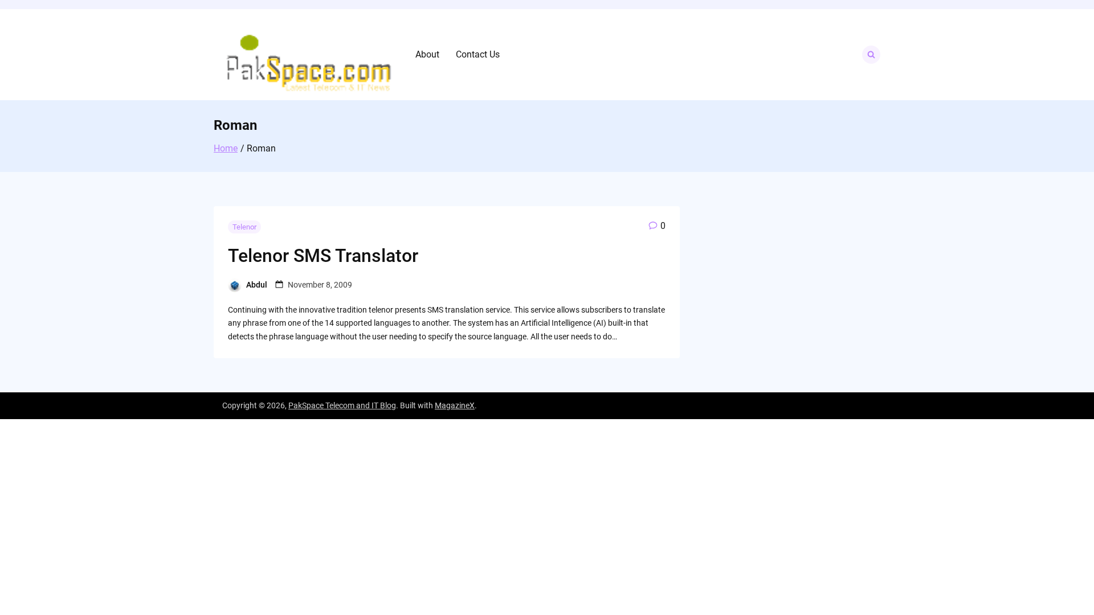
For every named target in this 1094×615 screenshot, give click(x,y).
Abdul (256, 284)
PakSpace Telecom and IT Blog (342, 405)
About (427, 54)
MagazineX (455, 405)
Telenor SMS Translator (323, 255)
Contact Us (478, 54)
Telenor (244, 227)
